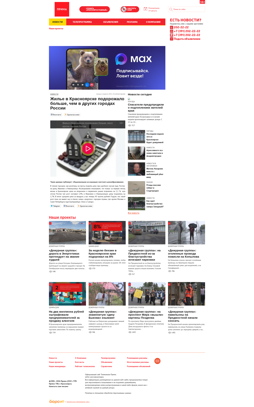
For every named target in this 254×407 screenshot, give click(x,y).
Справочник (106, 366)
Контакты (79, 362)
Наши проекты (56, 28)
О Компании (80, 358)
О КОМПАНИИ (153, 21)
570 (93, 268)
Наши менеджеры (57, 366)
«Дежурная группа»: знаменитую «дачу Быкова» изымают (103, 314)
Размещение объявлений (138, 366)
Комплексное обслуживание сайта (78, 402)
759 (53, 332)
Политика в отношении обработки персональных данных (108, 393)
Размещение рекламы (137, 358)
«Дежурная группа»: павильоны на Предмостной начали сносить (183, 316)
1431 (173, 332)
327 (133, 125)
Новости (53, 358)
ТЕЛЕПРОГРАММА (82, 21)
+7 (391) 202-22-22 (187, 31)
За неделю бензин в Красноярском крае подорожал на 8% (103, 253)
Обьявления (106, 362)
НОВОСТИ (57, 21)
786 (172, 271)
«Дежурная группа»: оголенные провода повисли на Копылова (183, 253)
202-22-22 (181, 27)
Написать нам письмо (58, 386)
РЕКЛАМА (132, 21)
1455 (134, 332)
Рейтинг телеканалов (85, 366)
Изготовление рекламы (138, 362)
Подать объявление (187, 38)
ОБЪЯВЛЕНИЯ (110, 21)
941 (93, 332)
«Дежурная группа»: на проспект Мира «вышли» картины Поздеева (145, 314)
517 (133, 274)
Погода (131, 101)
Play (82, 9)
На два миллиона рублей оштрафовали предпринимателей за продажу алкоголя (66, 316)
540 (53, 271)
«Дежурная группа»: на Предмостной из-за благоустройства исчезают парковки (144, 255)
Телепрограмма (108, 358)
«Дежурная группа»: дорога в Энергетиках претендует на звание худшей (64, 255)
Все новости (133, 213)
